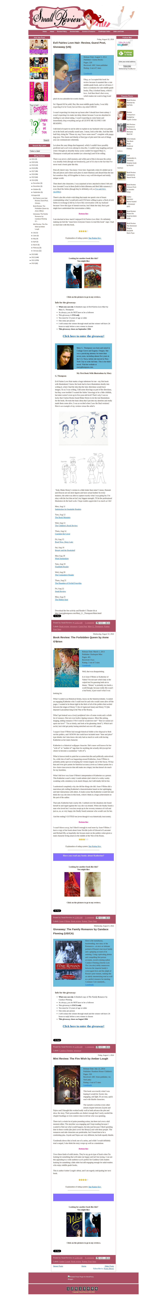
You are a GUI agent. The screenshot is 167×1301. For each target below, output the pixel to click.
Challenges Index (104, 31)
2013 (33, 254)
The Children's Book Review (66, 526)
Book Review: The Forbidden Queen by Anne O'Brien (41, 208)
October (35, 189)
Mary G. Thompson (95, 626)
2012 (33, 257)
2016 (33, 174)
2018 (33, 168)
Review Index (74, 31)
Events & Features (88, 31)
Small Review (60, 591)
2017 (33, 171)
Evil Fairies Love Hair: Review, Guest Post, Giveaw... (40, 200)
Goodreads (88, 73)
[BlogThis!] (102, 623)
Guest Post (82, 626)
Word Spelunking (62, 558)
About (52, 31)
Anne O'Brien (64, 921)
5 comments (89, 623)
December (36, 183)
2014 (33, 180)
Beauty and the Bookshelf (65, 550)
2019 (33, 165)
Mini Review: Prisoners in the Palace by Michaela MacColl (131, 129)
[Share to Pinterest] (109, 623)
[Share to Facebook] (106, 623)
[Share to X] (104, 623)
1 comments (89, 1047)
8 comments (89, 1258)
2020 (33, 162)
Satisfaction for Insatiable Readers (68, 509)
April (34, 242)
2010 (33, 263)
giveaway (74, 626)
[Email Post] (96, 623)
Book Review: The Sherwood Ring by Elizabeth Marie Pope (132, 228)
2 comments (89, 917)
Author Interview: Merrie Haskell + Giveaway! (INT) (131, 201)
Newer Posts (58, 1266)
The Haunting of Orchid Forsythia (68, 583)
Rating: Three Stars (89, 921)
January (36, 251)
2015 (33, 177)
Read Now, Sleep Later (64, 542)
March (35, 245)
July (34, 232)
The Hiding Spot (61, 600)
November (36, 186)
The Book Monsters (62, 517)
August (35, 195)
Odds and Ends (118, 31)
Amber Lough (64, 1262)
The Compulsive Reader (64, 575)
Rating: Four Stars (89, 1262)
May (34, 238)
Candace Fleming (66, 1051)
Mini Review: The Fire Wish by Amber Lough (40, 226)
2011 (33, 260)
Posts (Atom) (109, 1269)
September (36, 192)
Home (45, 31)
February (36, 247)
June (34, 235)
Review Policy (62, 31)
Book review (64, 626)
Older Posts (109, 1266)
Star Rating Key (95, 238)
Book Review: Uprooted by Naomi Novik (131, 175)
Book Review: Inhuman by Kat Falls (131, 102)
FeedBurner (132, 69)
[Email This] (99, 623)
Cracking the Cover (62, 534)
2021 (33, 159)
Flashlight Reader (62, 567)
